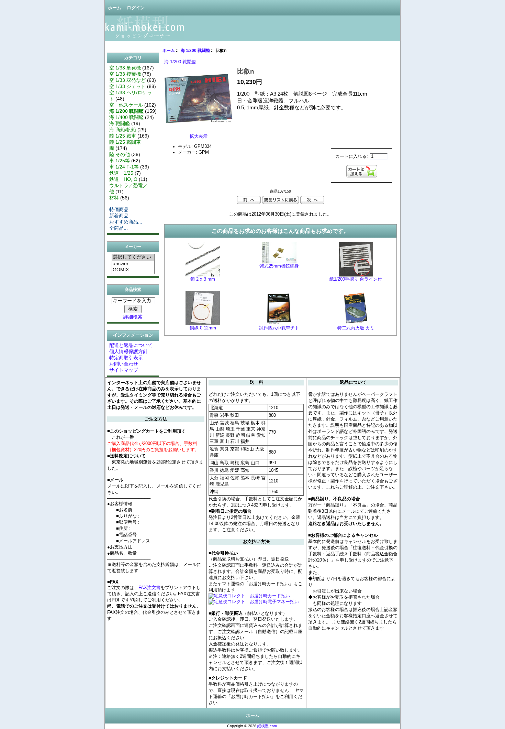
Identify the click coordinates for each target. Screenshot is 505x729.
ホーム (114, 8)
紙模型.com (267, 726)
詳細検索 (133, 316)
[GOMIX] (133, 270)
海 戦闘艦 (119, 123)
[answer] (133, 264)
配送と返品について (131, 345)
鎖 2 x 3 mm (202, 279)
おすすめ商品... (125, 222)
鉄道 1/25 (121, 173)
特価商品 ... (121, 209)
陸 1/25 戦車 (122, 136)
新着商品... (121, 215)
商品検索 (133, 289)
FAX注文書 (149, 587)
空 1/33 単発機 (125, 67)
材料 (114, 197)
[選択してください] (133, 257)
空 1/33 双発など (127, 80)
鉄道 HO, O (123, 179)
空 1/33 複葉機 (125, 74)
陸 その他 (119, 154)
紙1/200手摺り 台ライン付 (355, 279)
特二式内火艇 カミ (355, 328)
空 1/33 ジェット (127, 86)
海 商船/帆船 (122, 129)
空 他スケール (126, 105)
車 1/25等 (119, 160)
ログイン (136, 8)
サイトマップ (123, 370)
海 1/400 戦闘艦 (126, 117)
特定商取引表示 (126, 357)
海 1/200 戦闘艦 (195, 50)
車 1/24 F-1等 (124, 167)
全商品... (118, 228)
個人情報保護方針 (128, 351)
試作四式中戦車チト (279, 328)
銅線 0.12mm (203, 328)
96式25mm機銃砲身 (279, 266)
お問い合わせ (123, 364)
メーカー (133, 246)
